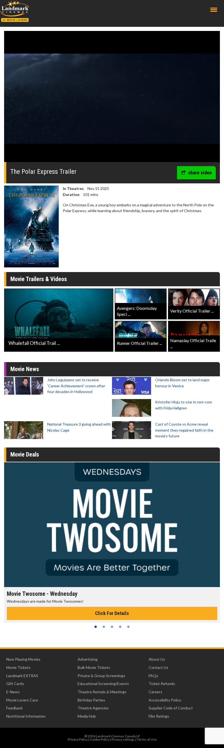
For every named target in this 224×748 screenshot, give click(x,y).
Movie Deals (24, 454)
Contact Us (158, 667)
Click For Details (112, 613)
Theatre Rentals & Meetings (102, 691)
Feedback (14, 708)
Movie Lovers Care (22, 700)
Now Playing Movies (23, 659)
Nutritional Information (26, 716)
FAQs (153, 675)
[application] (112, 98)
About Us (157, 659)
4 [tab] (120, 626)
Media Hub (87, 716)
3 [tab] (112, 626)
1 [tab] (95, 626)
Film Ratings (159, 716)
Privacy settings (123, 739)
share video (200, 172)
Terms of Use (147, 739)
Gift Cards (15, 683)
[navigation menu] (214, 9)
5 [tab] (128, 626)
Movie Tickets (18, 667)
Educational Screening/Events (103, 683)
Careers (155, 691)
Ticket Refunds (162, 683)
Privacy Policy (78, 739)
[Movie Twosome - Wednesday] (112, 524)
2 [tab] (104, 626)
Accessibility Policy (165, 700)
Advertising (88, 659)
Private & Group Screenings (101, 675)
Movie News (24, 369)
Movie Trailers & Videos (38, 279)
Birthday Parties (91, 700)
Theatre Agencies (93, 708)
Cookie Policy (100, 739)
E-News (13, 691)
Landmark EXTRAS (22, 675)
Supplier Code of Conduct (171, 708)
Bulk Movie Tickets (94, 667)
